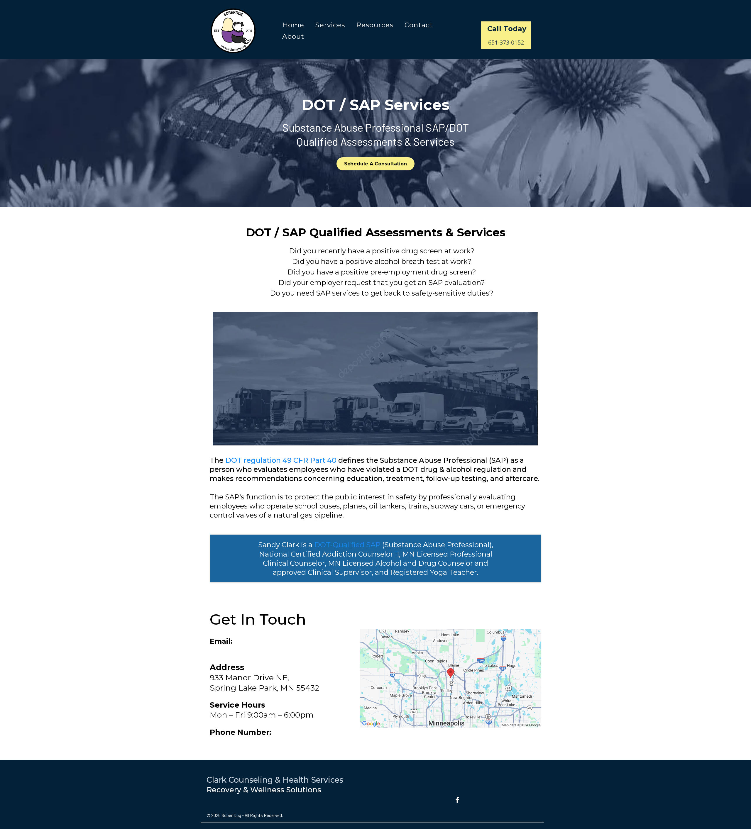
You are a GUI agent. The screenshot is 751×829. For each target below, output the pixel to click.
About (293, 36)
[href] (450, 678)
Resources (374, 25)
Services (330, 25)
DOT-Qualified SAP (348, 544)
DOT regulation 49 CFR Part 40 (280, 460)
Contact (419, 25)
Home (293, 25)
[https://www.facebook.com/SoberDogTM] (458, 798)
